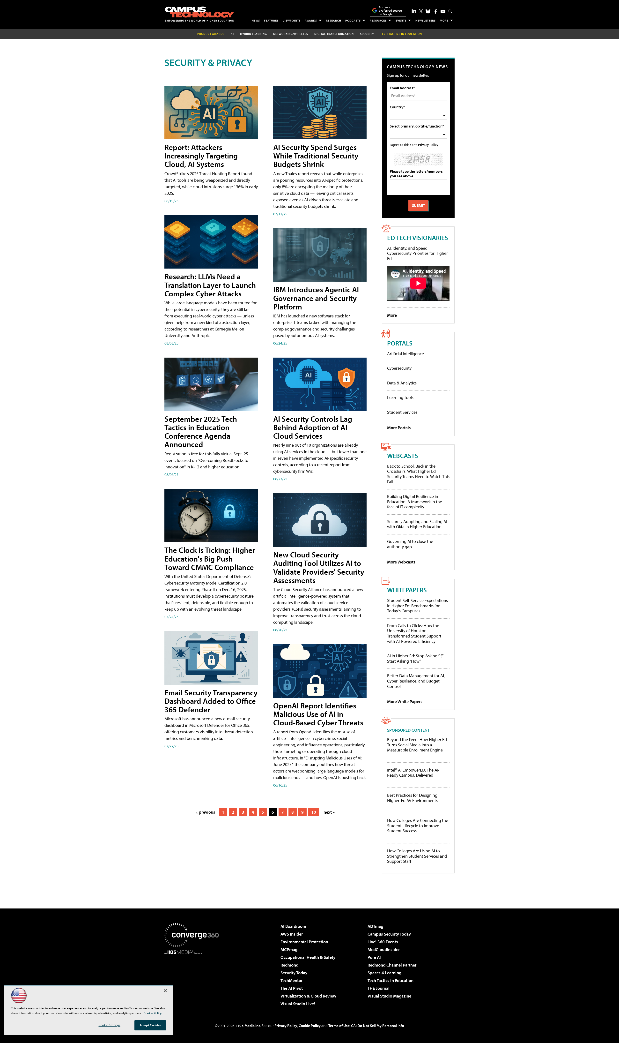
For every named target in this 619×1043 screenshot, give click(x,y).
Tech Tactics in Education (390, 980)
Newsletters (425, 20)
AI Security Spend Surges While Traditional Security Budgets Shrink (315, 155)
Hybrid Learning (253, 34)
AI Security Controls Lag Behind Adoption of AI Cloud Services (312, 427)
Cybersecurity (399, 368)
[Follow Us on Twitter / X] (421, 11)
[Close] (165, 990)
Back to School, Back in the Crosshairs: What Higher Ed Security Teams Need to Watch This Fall (418, 474)
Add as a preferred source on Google (390, 10)
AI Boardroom (293, 926)
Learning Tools (400, 397)
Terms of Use (339, 1025)
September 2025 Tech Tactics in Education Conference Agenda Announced (200, 431)
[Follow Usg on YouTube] (443, 11)
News (256, 20)
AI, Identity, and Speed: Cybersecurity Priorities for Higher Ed (417, 253)
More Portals (399, 427)
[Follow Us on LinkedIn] (414, 10)
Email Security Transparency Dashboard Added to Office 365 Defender (211, 701)
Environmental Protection (304, 942)
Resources (378, 20)
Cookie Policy (310, 1025)
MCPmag (288, 949)
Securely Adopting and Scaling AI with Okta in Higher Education (417, 524)
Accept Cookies (150, 1025)
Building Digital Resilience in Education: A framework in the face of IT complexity (414, 502)
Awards (311, 20)
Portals (400, 343)
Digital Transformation (334, 34)
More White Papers (404, 701)
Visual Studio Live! (297, 1003)
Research (333, 20)
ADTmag (375, 926)
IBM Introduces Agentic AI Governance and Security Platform (316, 298)
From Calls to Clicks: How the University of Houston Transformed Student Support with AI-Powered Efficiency (414, 633)
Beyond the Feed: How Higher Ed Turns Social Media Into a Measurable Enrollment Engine (417, 745)
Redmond (289, 965)
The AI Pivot (291, 988)
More (444, 20)
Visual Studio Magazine (389, 996)
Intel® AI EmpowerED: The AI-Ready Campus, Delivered (413, 772)
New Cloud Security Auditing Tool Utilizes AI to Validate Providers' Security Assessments (318, 567)
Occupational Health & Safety (307, 957)
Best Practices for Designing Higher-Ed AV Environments (412, 798)
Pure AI (374, 957)
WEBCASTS (402, 455)
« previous (205, 812)
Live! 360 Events (383, 942)
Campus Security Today (389, 934)
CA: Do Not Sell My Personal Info (377, 1025)
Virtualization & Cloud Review (308, 996)
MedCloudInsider (384, 949)
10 (313, 812)
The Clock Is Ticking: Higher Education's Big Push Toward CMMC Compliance (209, 558)
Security (367, 34)
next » (329, 812)
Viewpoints (292, 20)
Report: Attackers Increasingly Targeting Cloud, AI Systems (201, 155)
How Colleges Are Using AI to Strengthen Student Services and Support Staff (417, 856)
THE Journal (379, 988)
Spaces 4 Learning (384, 972)
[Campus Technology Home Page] (199, 14)
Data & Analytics (402, 383)
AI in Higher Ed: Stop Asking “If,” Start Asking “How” (415, 658)
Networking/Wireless (290, 34)
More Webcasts (401, 562)
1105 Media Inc (247, 1025)
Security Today (293, 972)
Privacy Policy (428, 144)
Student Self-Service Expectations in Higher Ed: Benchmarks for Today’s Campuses (417, 606)
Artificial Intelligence (405, 353)
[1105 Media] (193, 979)
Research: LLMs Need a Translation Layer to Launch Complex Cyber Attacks (210, 284)
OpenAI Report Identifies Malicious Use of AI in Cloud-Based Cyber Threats (318, 714)
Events (401, 20)
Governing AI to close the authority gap (410, 544)
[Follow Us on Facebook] (435, 11)
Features (271, 20)
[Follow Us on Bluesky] (428, 11)
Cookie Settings (109, 1025)
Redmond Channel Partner (392, 965)
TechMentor (291, 980)
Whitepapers (407, 589)
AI (232, 34)
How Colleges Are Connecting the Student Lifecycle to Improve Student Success (417, 825)
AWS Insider (291, 934)
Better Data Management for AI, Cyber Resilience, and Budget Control (416, 681)
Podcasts (353, 20)
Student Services (402, 412)
